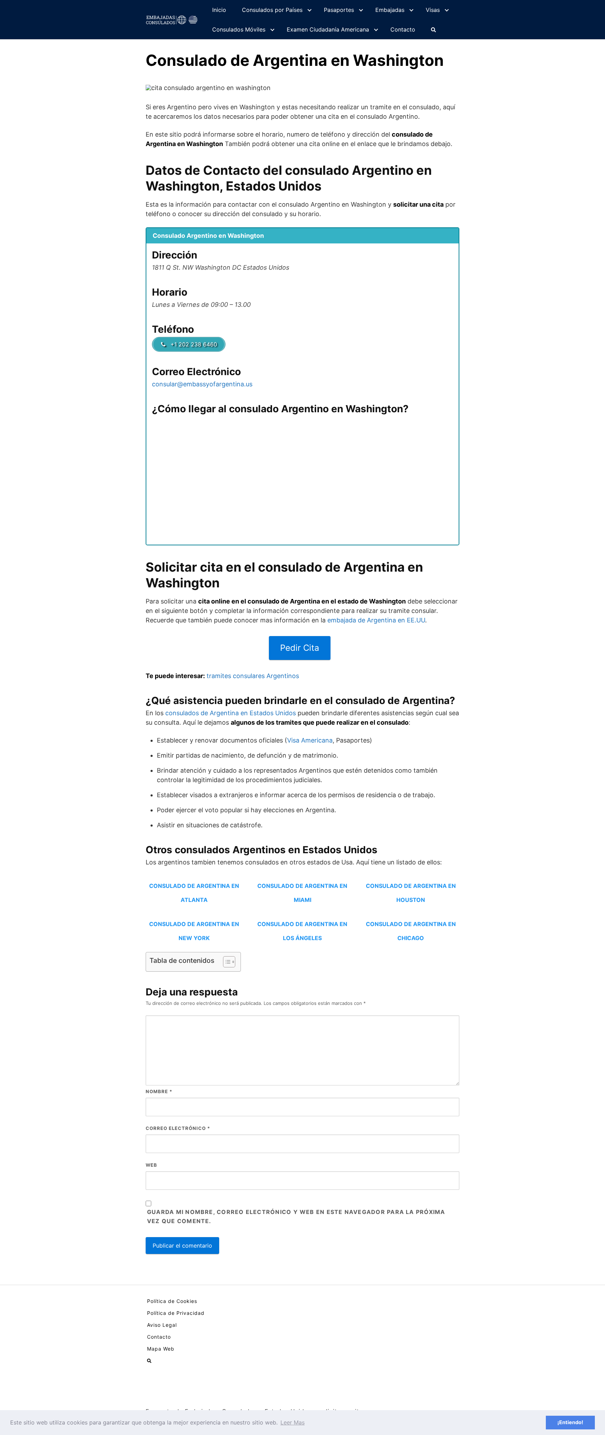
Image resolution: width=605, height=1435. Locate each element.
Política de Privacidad (175, 1313)
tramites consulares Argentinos (253, 675)
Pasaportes (339, 9)
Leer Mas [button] (292, 1422)
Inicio (219, 9)
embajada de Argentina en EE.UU (376, 620)
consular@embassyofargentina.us (202, 384)
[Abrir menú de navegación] (433, 29)
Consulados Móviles (238, 29)
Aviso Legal (162, 1325)
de (204, 713)
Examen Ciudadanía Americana (328, 29)
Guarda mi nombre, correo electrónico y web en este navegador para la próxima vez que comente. (296, 1216)
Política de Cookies (172, 1301)
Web (151, 1165)
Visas (433, 9)
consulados (183, 713)
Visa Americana (310, 740)
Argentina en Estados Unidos (252, 713)
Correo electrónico (178, 1128)
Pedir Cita (299, 648)
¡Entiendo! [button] (570, 1422)
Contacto (402, 29)
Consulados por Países (272, 9)
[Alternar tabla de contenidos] (226, 962)
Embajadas (389, 9)
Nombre (159, 1091)
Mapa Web (160, 1349)
